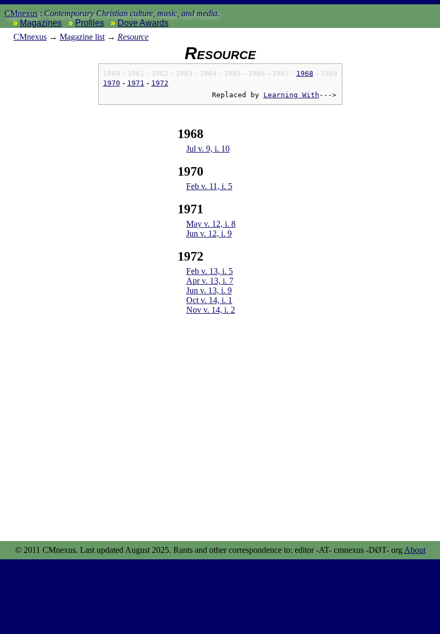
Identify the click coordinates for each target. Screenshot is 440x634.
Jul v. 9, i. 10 (208, 148)
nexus (30, 36)
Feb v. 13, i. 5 (209, 271)
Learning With (291, 95)
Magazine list (82, 36)
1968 (304, 73)
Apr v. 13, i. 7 (209, 280)
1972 (159, 83)
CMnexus (21, 13)
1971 (135, 83)
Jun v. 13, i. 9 (209, 290)
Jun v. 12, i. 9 (209, 233)
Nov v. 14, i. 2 (210, 309)
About (415, 549)
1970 (111, 83)
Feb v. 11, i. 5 (209, 186)
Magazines (41, 22)
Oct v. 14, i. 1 (209, 300)
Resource (133, 36)
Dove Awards (143, 22)
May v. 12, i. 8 (211, 223)
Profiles (89, 22)
